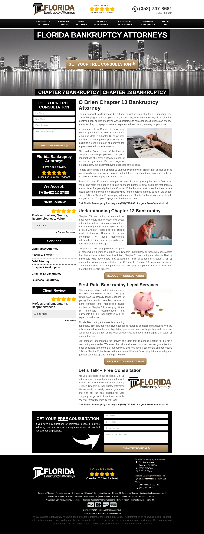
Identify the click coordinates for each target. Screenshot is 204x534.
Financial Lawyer (64, 23)
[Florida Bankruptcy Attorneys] (54, 473)
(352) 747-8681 (155, 8)
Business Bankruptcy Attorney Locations (99, 500)
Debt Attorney (81, 23)
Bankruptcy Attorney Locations (60, 496)
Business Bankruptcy (148, 23)
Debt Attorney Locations (109, 496)
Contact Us (166, 23)
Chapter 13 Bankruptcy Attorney (125, 493)
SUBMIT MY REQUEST (53, 145)
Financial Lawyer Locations (86, 496)
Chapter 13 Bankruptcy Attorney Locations (63, 500)
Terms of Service (137, 500)
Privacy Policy (123, 500)
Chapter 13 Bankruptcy (125, 23)
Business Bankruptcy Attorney (152, 493)
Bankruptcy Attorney (43, 23)
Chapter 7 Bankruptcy (101, 23)
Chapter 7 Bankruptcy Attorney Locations (137, 496)
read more (41, 225)
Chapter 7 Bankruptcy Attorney (97, 493)
